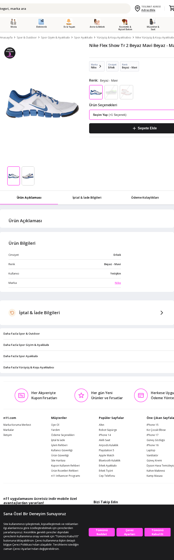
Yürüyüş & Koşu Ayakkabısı (114, 37)
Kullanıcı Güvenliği (62, 450)
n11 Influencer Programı (65, 476)
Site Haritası (58, 460)
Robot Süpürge (108, 430)
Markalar (8, 430)
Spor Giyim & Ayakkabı (55, 37)
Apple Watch (106, 455)
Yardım (55, 430)
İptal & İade (58, 440)
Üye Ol (55, 425)
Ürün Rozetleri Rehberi (64, 470)
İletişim (7, 435)
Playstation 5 (106, 450)
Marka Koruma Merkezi (17, 425)
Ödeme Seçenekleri (62, 435)
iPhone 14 (105, 435)
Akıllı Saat (104, 440)
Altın (101, 425)
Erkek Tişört (106, 470)
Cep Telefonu (107, 476)
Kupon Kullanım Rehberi (65, 465)
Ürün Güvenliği (60, 455)
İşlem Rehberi (59, 445)
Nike (118, 283)
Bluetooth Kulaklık (109, 460)
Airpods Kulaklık (108, 445)
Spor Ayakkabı (83, 37)
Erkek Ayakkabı (108, 465)
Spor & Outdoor (27, 37)
